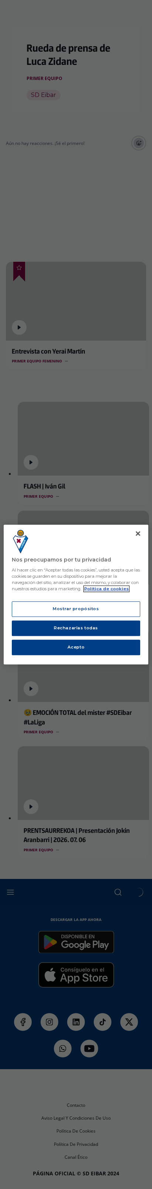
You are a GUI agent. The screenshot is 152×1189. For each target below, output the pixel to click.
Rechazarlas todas (76, 627)
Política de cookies (106, 588)
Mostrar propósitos (76, 609)
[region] (76, 595)
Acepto (76, 647)
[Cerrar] (138, 533)
